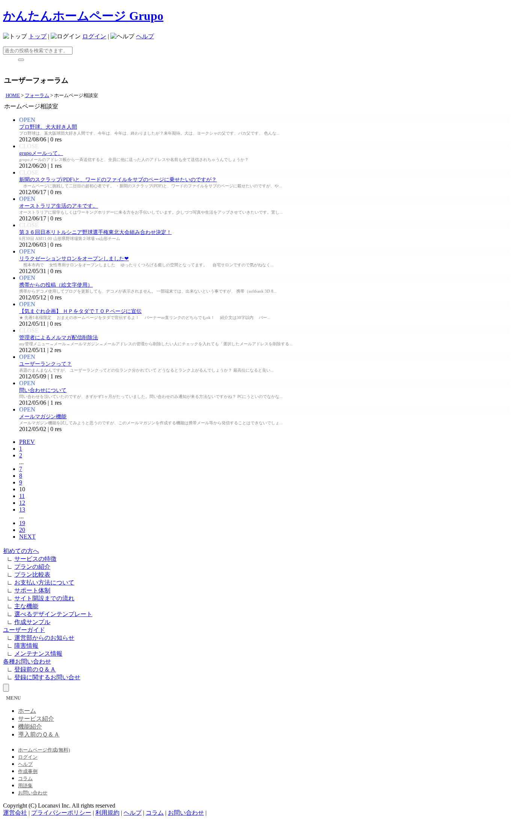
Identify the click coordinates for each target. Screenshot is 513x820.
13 (22, 509)
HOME (13, 95)
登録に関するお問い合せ (47, 677)
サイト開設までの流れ (44, 598)
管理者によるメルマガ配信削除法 (58, 337)
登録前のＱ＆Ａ (35, 669)
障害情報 (26, 645)
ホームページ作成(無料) (44, 750)
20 (22, 530)
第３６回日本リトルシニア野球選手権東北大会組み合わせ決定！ (95, 232)
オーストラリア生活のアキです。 (58, 206)
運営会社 (15, 812)
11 (22, 496)
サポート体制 (32, 590)
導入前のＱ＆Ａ (39, 734)
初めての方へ (21, 551)
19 (22, 523)
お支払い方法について (44, 582)
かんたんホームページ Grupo (83, 16)
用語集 (25, 785)
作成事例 (28, 771)
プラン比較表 (32, 574)
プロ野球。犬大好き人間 (48, 127)
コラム (25, 778)
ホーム (27, 711)
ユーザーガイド (24, 630)
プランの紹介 (32, 566)
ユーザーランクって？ (45, 364)
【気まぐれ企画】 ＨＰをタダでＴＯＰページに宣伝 (80, 311)
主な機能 (26, 606)
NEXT (27, 536)
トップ (38, 36)
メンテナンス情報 (38, 653)
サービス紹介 (36, 718)
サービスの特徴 (35, 559)
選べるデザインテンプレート (53, 614)
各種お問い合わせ (27, 661)
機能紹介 (30, 726)
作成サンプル (32, 622)
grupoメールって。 (41, 153)
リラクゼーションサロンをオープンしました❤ (74, 258)
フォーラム (37, 95)
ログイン (94, 36)
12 (22, 503)
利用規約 (107, 812)
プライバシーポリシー (61, 812)
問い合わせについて (42, 390)
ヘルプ (145, 36)
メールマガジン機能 (42, 416)
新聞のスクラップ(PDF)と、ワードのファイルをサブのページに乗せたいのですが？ (118, 179)
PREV (27, 442)
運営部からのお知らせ (44, 638)
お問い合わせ (32, 793)
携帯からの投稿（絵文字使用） (56, 285)
